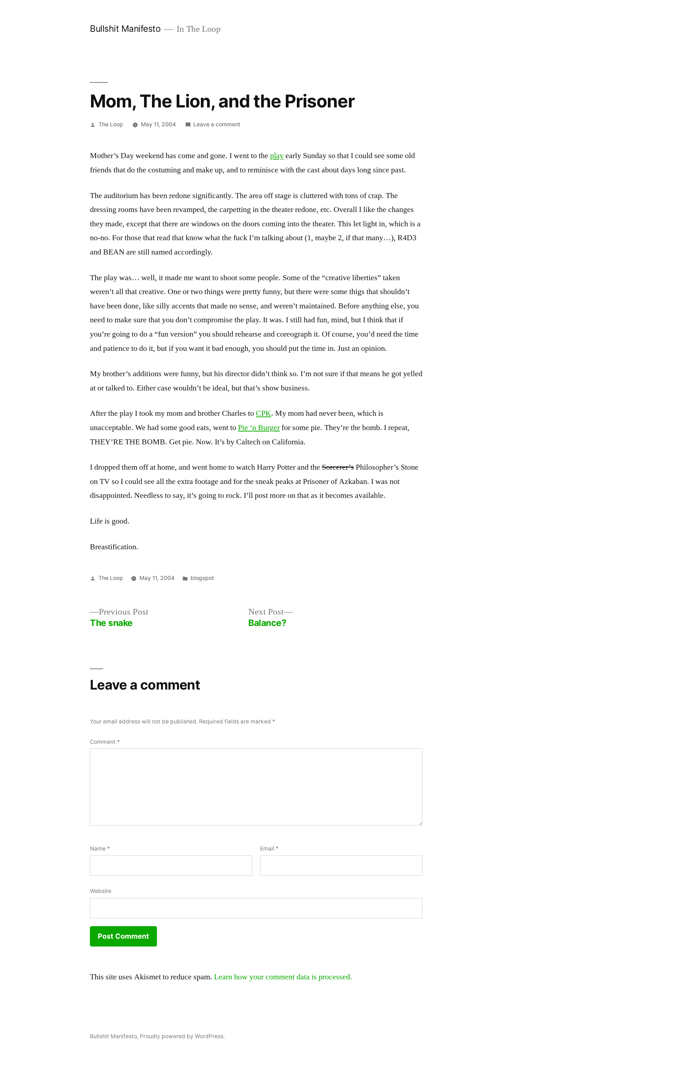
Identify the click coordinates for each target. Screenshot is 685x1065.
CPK (263, 413)
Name (100, 848)
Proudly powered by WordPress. (182, 1036)
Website (100, 891)
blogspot (202, 578)
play (277, 156)
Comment (105, 741)
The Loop (110, 124)
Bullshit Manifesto (125, 28)
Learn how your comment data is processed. (283, 977)
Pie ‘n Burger (259, 428)
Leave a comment (216, 124)
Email (269, 848)
